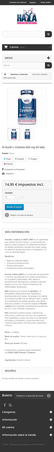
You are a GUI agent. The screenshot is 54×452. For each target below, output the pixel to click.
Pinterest (9, 164)
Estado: (5, 153)
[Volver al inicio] (5, 74)
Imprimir (10, 174)
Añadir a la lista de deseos (21, 215)
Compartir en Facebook (15, 169)
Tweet (8, 159)
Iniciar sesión (46, 2)
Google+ (33, 159)
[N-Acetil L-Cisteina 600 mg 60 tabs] (14, 134)
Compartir (20, 159)
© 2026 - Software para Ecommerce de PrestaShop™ (23, 444)
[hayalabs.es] (27, 15)
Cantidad (8, 193)
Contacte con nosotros (18, 2)
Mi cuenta (8, 427)
